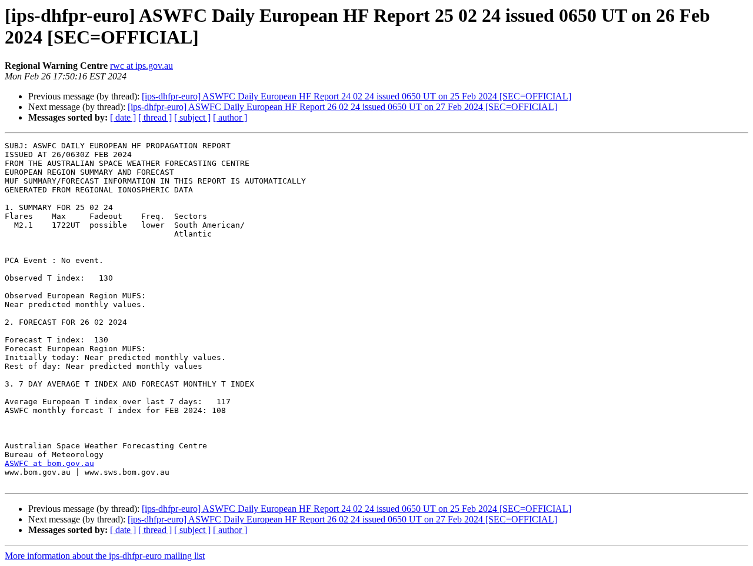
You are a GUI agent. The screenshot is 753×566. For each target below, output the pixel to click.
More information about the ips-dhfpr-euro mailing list (105, 556)
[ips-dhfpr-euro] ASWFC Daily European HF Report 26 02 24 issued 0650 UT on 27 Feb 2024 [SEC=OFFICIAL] (342, 107)
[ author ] (230, 117)
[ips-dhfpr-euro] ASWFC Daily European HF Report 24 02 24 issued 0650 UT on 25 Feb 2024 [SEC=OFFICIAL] (356, 96)
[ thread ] (155, 117)
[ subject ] (192, 117)
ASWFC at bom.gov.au (49, 463)
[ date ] (123, 117)
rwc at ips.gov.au (141, 66)
